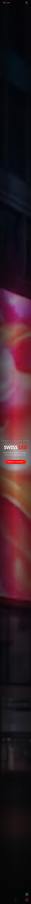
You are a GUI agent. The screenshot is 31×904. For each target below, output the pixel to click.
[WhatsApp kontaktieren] (27, 894)
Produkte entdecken (15, 462)
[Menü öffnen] (26, 2)
